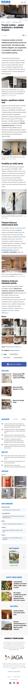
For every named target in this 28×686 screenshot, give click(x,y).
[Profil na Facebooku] (10, 683)
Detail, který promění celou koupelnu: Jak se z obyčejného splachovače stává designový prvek (15, 457)
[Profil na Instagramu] (14, 683)
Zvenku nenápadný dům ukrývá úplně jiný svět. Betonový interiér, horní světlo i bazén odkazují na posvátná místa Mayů (14, 425)
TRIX (21, 167)
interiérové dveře (14, 354)
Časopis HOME (14, 679)
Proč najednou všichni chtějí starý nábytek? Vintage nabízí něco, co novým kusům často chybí (14, 431)
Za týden (15, 419)
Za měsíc (23, 419)
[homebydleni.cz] (5, 2)
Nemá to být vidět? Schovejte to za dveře (18, 388)
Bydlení (8, 22)
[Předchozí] (4, 557)
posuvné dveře (6, 357)
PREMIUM (18, 230)
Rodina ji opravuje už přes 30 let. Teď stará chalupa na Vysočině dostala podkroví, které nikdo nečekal (15, 446)
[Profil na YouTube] (18, 683)
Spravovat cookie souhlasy (14, 671)
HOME (3, 22)
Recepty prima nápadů (14, 577)
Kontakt (9, 676)
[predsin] (8, 481)
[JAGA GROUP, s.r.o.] (14, 657)
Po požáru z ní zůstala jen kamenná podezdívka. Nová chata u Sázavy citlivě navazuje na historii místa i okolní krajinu (14, 440)
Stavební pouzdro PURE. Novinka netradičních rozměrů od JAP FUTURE (19, 376)
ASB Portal (14, 606)
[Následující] (24, 557)
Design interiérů (17, 22)
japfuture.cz (5, 312)
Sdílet (25, 35)
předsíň (4, 474)
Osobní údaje (16, 676)
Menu (22, 2)
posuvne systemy (18, 357)
